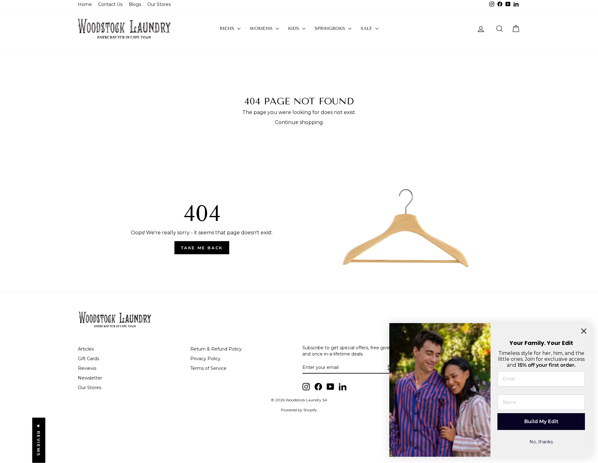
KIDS (294, 28)
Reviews (87, 368)
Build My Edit (541, 421)
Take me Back (202, 247)
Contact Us (110, 4)
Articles (86, 349)
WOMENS (262, 28)
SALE (367, 28)
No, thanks (541, 442)
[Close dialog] (583, 331)
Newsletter (90, 378)
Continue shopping (299, 122)
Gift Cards (88, 358)
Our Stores (159, 4)
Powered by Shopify (299, 410)
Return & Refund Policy (216, 349)
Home (85, 4)
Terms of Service (208, 368)
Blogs (135, 4)
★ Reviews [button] (38, 440)
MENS (228, 28)
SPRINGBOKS (331, 28)
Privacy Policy (205, 358)
